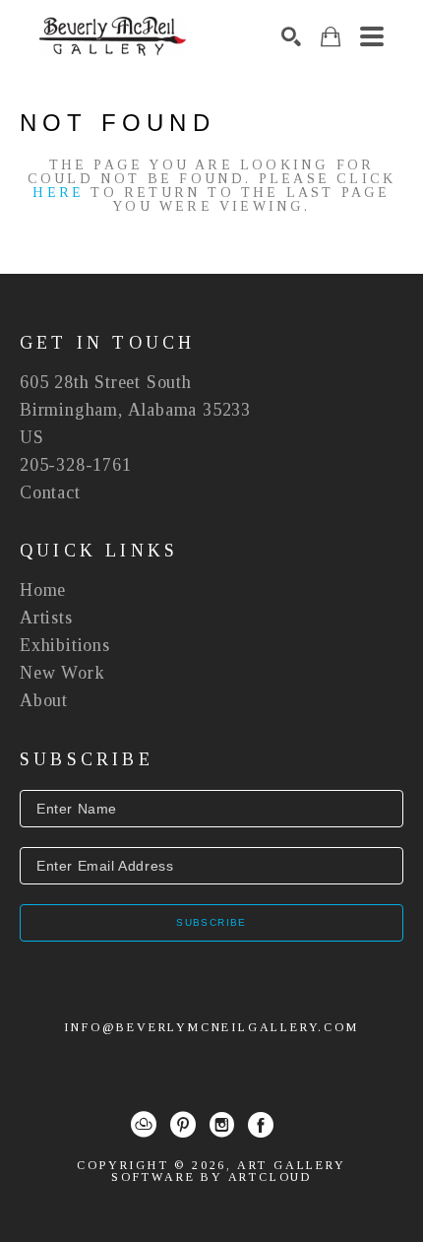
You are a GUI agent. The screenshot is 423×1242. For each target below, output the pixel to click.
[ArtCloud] (143, 1125)
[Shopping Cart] (330, 37)
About (44, 700)
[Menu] (372, 36)
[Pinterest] (183, 1125)
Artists (46, 617)
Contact (50, 492)
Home (43, 590)
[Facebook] (260, 1125)
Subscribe (211, 922)
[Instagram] (222, 1125)
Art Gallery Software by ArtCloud (228, 1171)
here (58, 192)
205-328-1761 (76, 465)
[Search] (291, 36)
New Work (62, 673)
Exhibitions (65, 645)
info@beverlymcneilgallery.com (211, 1027)
